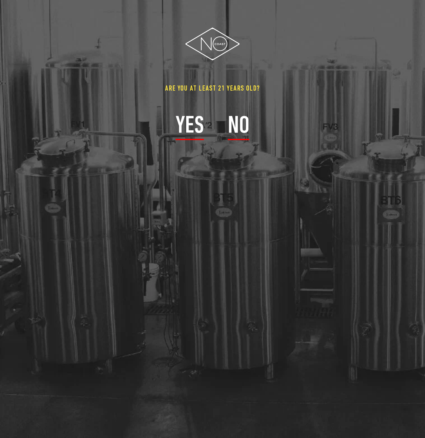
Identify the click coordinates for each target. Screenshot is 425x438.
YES (190, 126)
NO (238, 126)
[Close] (422, 3)
